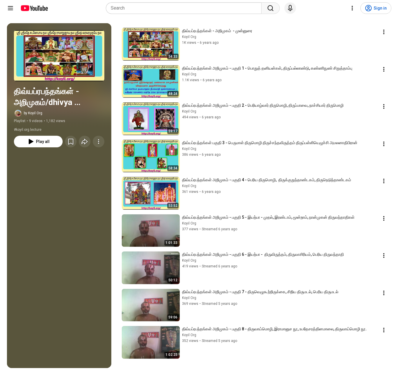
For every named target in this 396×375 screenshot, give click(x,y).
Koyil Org (189, 37)
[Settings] (352, 8)
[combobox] (185, 8)
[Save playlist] (71, 141)
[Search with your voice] (290, 8)
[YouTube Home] (34, 8)
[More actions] (98, 141)
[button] (59, 55)
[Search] (270, 8)
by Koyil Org (33, 113)
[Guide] (10, 8)
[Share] (84, 141)
